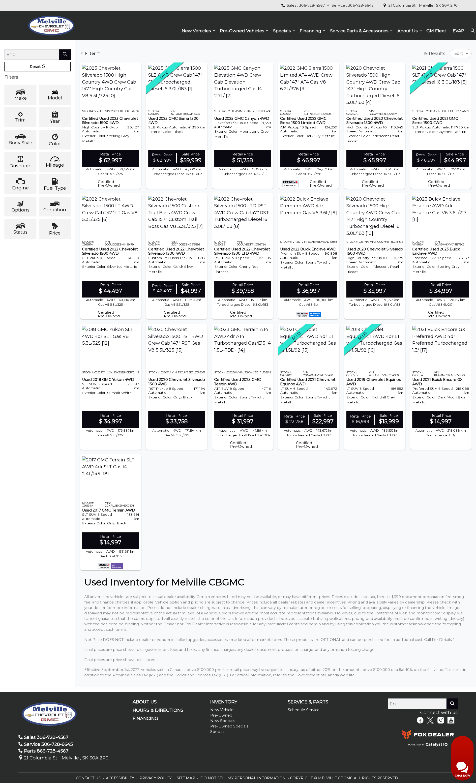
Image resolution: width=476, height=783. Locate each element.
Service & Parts (308, 701)
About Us (145, 701)
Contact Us (89, 778)
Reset (36, 66)
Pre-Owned (221, 715)
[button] (197, 30)
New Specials (222, 721)
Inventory (223, 701)
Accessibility (120, 778)
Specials (217, 731)
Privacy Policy (156, 778)
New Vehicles (222, 710)
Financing (145, 718)
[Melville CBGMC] (51, 25)
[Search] (65, 54)
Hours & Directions (158, 710)
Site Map (186, 778)
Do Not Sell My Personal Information (243, 778)
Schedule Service (304, 710)
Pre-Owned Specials (229, 726)
